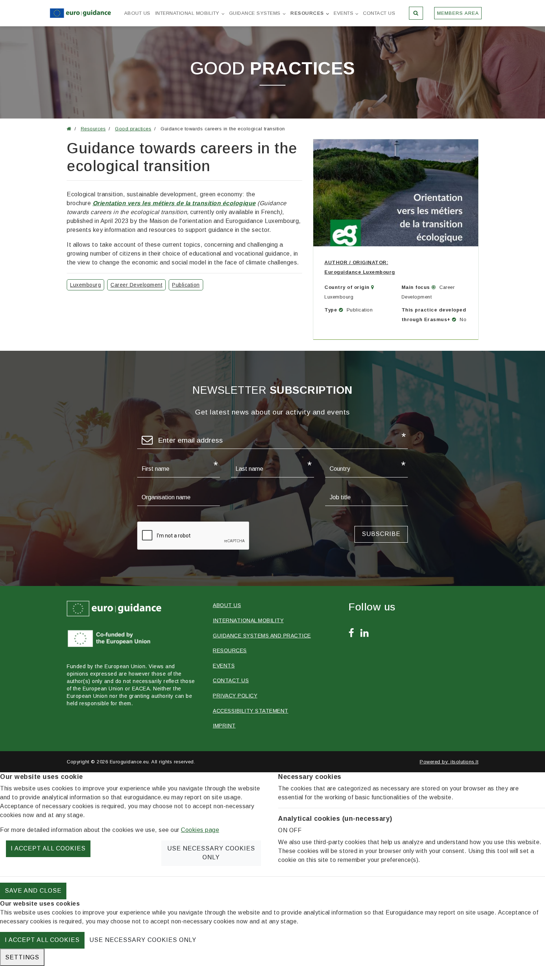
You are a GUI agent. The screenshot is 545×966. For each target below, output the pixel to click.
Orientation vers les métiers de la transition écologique (174, 203)
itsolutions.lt (464, 762)
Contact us (379, 13)
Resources (307, 13)
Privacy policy (235, 696)
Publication (186, 285)
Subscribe (381, 534)
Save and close (33, 890)
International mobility (187, 13)
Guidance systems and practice (262, 636)
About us (137, 13)
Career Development (136, 285)
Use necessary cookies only (211, 852)
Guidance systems (255, 13)
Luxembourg (85, 285)
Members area (458, 13)
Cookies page (200, 830)
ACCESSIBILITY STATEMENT (250, 711)
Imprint (224, 726)
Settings (22, 957)
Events (343, 13)
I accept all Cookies (48, 848)
